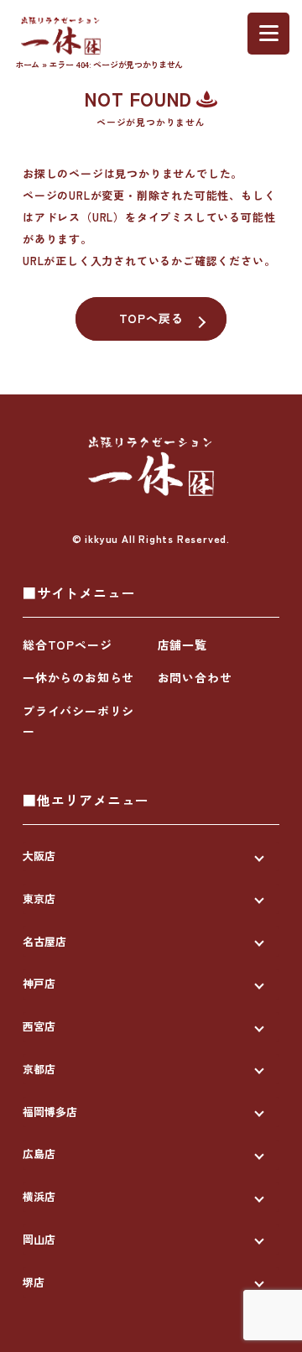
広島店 (39, 1153)
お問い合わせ (195, 677)
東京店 (39, 898)
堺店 (33, 1282)
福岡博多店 (50, 1112)
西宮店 (39, 1026)
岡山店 (39, 1239)
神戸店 (39, 983)
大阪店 (39, 856)
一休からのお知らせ (78, 677)
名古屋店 (44, 941)
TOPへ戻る (151, 318)
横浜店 (39, 1196)
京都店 (39, 1069)
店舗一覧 (182, 644)
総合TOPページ (67, 644)
